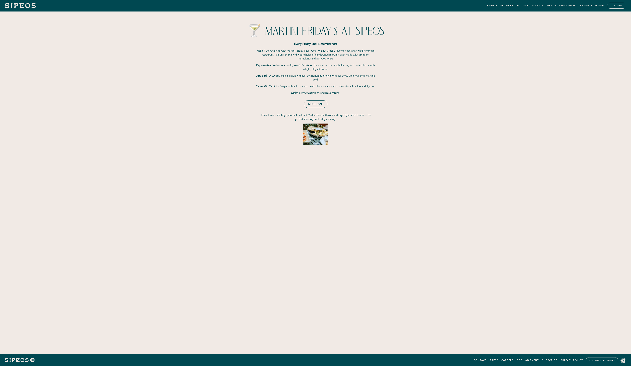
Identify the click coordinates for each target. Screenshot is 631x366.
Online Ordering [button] (591, 5)
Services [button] (506, 5)
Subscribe (549, 360)
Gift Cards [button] (567, 5)
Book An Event (527, 360)
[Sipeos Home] (20, 5)
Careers (507, 360)
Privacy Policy (572, 360)
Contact (480, 360)
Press (494, 360)
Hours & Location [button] (530, 5)
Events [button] (492, 5)
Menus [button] (551, 5)
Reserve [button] (617, 5)
